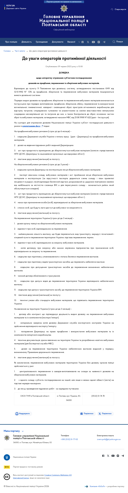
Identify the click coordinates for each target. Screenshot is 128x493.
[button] (14, 431)
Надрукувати (24, 414)
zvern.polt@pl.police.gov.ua (108, 439)
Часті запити (20, 51)
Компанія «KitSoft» (97, 486)
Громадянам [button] (42, 42)
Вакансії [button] (71, 42)
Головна (7, 51)
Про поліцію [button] (11, 42)
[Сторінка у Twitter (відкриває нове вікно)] (88, 42)
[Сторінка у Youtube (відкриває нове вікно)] (93, 42)
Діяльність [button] (27, 42)
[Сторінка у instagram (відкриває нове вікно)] (98, 42)
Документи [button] (57, 42)
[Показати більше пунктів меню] (79, 42)
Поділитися (88, 414)
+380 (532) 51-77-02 (69, 439)
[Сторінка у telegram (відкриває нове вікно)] (104, 42)
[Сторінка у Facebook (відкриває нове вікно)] (82, 42)
